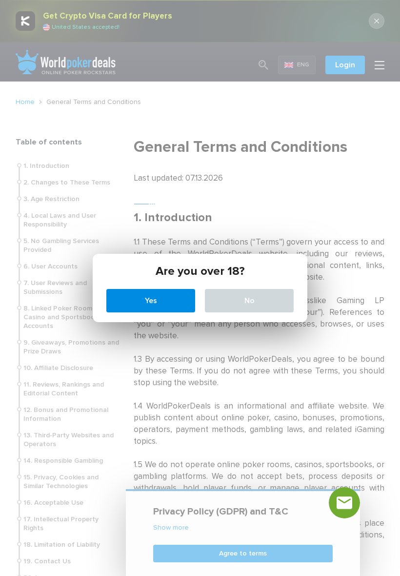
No (249, 301)
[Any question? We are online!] (344, 502)
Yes (151, 301)
